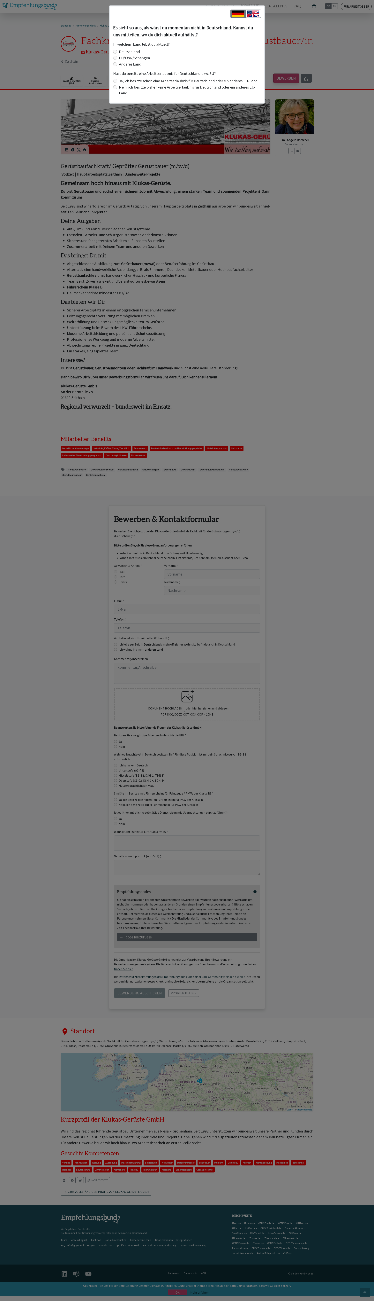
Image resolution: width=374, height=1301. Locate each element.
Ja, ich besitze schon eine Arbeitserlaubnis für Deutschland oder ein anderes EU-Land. (188, 80)
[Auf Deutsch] (238, 14)
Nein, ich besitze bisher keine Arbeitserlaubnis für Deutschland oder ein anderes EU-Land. (187, 90)
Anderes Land (130, 64)
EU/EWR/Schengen (134, 57)
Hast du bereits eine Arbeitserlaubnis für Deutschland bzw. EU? (164, 73)
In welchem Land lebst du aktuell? (141, 44)
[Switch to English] (253, 14)
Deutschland (129, 51)
